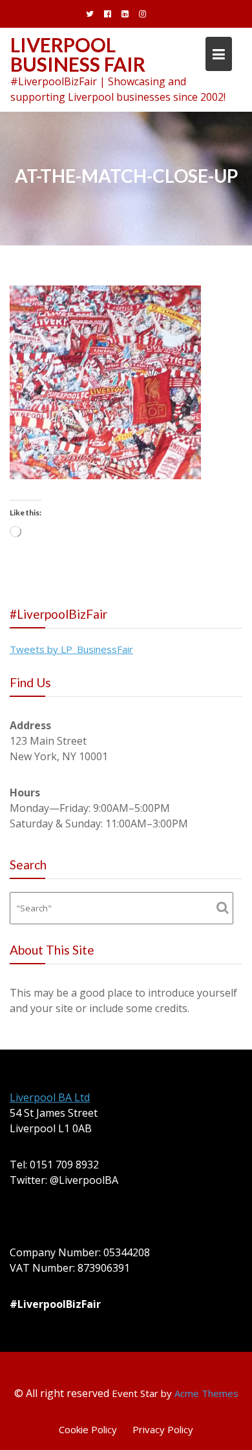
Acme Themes (206, 1393)
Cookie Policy (88, 1429)
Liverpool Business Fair (77, 54)
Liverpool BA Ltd (50, 1097)
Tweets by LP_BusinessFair (71, 649)
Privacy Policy (162, 1429)
